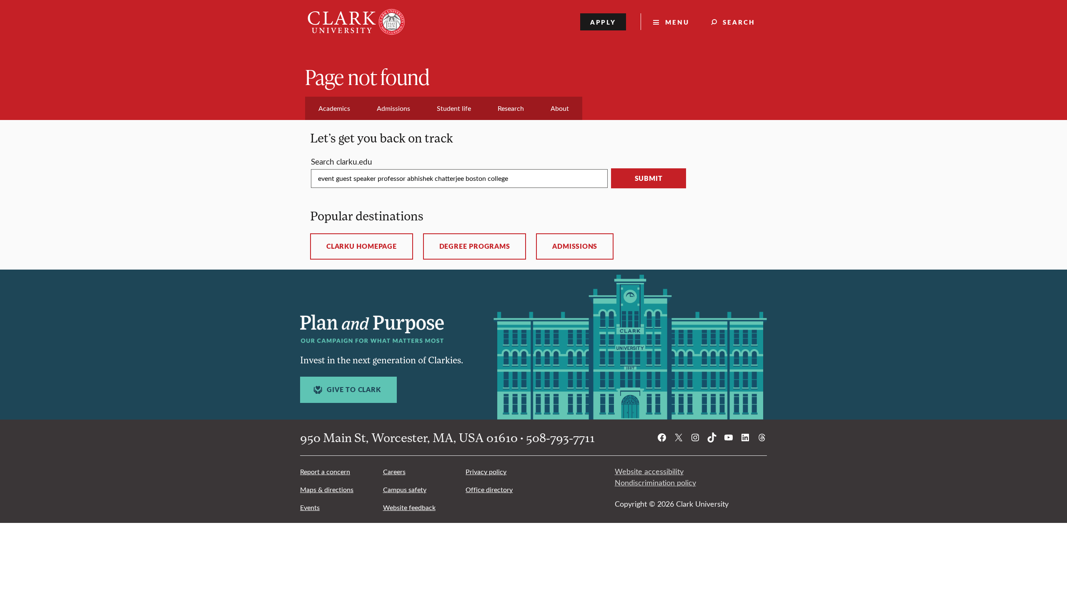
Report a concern (325, 471)
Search (739, 22)
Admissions (574, 246)
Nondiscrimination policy (655, 483)
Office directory (489, 489)
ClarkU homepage (361, 246)
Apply (603, 22)
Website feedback (409, 507)
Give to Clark (354, 389)
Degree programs (474, 246)
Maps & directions (326, 489)
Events (310, 507)
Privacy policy (486, 471)
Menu (677, 22)
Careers (394, 471)
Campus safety (404, 489)
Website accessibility (649, 471)
